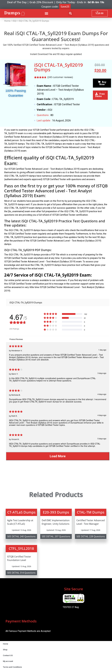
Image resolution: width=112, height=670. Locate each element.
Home (7, 20)
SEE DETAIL (13, 536)
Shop (5, 650)
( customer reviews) (60, 77)
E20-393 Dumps (56, 512)
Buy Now (102, 83)
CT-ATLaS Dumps (21, 512)
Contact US (8, 655)
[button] (46, 13)
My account (8, 661)
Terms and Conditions (12, 667)
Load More (58, 456)
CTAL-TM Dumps (90, 512)
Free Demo (100, 95)
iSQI (14, 20)
